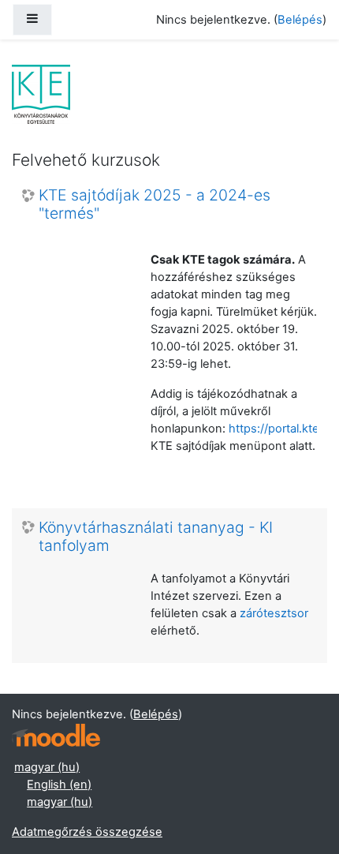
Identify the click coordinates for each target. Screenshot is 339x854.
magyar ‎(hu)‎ (47, 767)
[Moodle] (56, 735)
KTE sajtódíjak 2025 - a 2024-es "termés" (154, 204)
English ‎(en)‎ (59, 784)
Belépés (300, 20)
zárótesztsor (274, 613)
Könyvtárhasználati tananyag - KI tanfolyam (156, 537)
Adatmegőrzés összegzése (87, 832)
